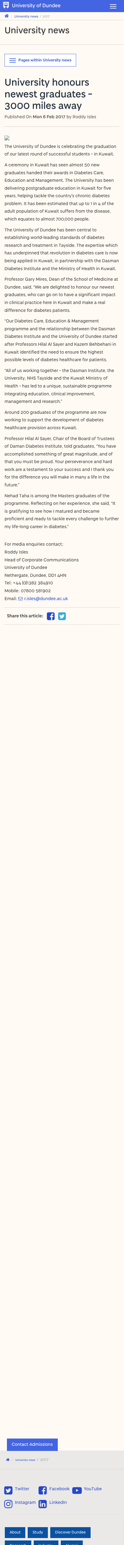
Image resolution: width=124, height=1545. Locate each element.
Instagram (25, 1502)
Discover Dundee (70, 1532)
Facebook (59, 1489)
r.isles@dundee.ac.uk (46, 598)
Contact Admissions (32, 1444)
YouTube (93, 1489)
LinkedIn (58, 1502)
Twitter (22, 1489)
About (15, 1532)
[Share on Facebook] (51, 618)
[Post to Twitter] (62, 616)
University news (26, 16)
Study (38, 1532)
